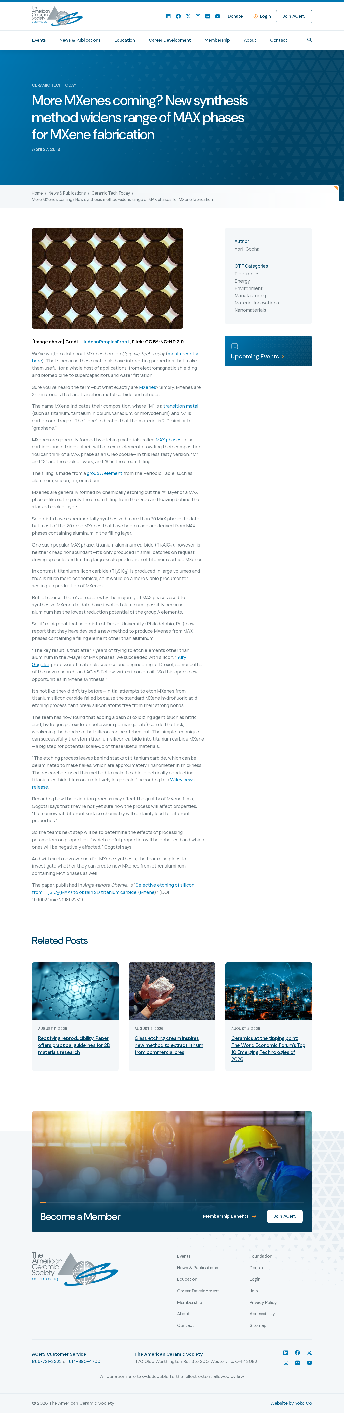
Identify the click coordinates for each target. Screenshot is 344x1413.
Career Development (170, 40)
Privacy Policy (263, 1302)
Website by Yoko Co (291, 1403)
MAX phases (168, 440)
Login (265, 16)
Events (39, 40)
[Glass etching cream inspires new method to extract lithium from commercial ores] (172, 991)
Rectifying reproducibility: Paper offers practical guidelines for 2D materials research (74, 1045)
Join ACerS (294, 16)
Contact (278, 40)
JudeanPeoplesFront (106, 342)
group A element (104, 473)
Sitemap (258, 1325)
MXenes (147, 387)
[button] (309, 39)
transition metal (180, 406)
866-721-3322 (47, 1361)
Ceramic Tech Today (111, 193)
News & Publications (80, 40)
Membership (217, 40)
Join (254, 1291)
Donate (235, 16)
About (250, 40)
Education (125, 40)
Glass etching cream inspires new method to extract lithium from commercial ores (169, 1045)
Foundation (261, 1256)
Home (37, 193)
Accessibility (262, 1313)
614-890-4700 (84, 1361)
